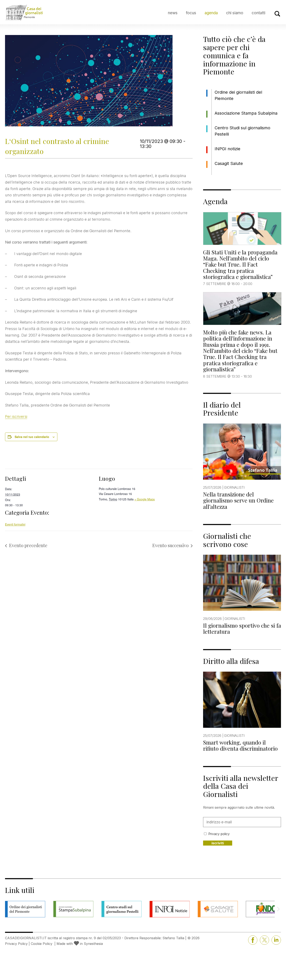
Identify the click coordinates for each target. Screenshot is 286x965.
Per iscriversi (16, 416)
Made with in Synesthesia (80, 944)
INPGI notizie (227, 148)
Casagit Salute (229, 163)
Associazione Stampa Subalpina (246, 113)
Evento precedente (28, 545)
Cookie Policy (41, 944)
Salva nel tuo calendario (32, 437)
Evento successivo (170, 545)
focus (191, 12)
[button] (278, 909)
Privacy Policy (16, 944)
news (173, 12)
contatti (258, 12)
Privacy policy (219, 834)
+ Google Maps (144, 499)
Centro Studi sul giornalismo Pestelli (242, 131)
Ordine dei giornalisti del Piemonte (238, 95)
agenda (211, 12)
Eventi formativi (15, 524)
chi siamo (234, 12)
